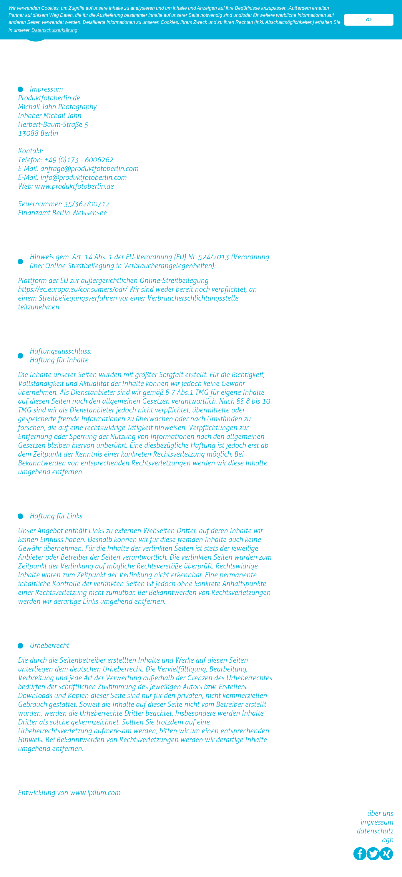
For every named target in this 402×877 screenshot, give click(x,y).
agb (387, 839)
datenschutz (374, 831)
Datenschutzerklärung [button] (54, 30)
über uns (380, 813)
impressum (376, 822)
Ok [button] (369, 19)
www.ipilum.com (95, 792)
